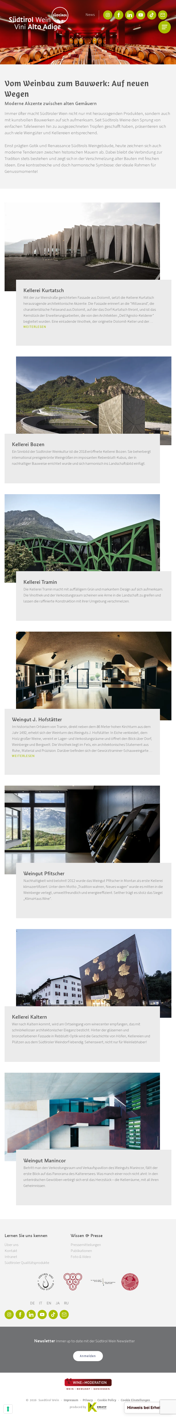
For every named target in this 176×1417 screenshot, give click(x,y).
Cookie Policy (106, 1400)
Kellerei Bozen (28, 444)
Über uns (11, 1245)
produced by (78, 1407)
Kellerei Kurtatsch (43, 290)
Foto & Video (81, 1257)
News (90, 14)
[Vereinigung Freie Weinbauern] (130, 1282)
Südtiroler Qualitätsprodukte (27, 1263)
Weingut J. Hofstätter (37, 719)
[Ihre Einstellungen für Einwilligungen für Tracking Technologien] (8, 1409)
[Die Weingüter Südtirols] (103, 1282)
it (41, 1303)
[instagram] (107, 15)
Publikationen (81, 1251)
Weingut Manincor (44, 1160)
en (49, 1303)
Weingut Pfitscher (43, 873)
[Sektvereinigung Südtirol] (46, 1282)
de (32, 1303)
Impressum (71, 1400)
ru (66, 1303)
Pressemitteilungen (86, 1245)
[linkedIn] (129, 15)
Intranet (11, 1257)
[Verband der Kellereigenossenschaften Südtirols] (73, 1282)
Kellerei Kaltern (29, 1017)
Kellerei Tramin (40, 582)
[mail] (162, 15)
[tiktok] (151, 15)
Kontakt (11, 1251)
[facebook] (118, 15)
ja (58, 1303)
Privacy (88, 1400)
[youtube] (140, 15)
